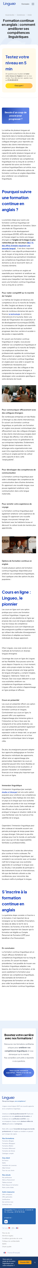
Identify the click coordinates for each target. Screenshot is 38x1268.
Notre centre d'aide (8, 1187)
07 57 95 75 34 (19, 1212)
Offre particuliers (7, 1197)
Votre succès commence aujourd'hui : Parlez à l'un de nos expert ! (18, 1073)
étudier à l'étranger (9, 792)
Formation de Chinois (8, 1151)
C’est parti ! (19, 86)
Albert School (6, 1168)
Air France (5, 1160)
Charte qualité (6, 1246)
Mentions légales (7, 1236)
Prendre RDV (24, 1262)
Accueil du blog (9, 15)
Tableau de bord (7, 1182)
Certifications (6, 1199)
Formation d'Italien (7, 1146)
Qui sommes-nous (7, 1202)
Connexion (25, 4)
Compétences (21, 15)
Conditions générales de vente (12, 1238)
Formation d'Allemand (8, 1148)
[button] (32, 4)
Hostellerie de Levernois (9, 1165)
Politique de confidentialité (11, 1241)
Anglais (30, 15)
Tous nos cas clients (8, 1170)
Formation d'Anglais (8, 1141)
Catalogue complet (8, 1153)
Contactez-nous (7, 1204)
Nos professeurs (7, 1177)
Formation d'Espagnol (8, 1143)
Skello (4, 1163)
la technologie (14, 314)
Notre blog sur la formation (10, 1185)
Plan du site (6, 1233)
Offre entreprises (7, 1194)
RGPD (4, 1244)
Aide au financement (8, 1180)
